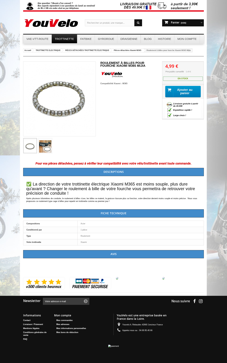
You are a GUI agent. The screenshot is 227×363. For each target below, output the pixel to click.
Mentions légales (31, 328)
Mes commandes (64, 320)
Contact (26, 320)
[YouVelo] (51, 23)
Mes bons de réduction (67, 332)
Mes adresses (62, 324)
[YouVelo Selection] (112, 77)
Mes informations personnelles (71, 328)
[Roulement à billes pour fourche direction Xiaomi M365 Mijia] (30, 145)
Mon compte (62, 315)
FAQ (25, 339)
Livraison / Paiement (33, 324)
